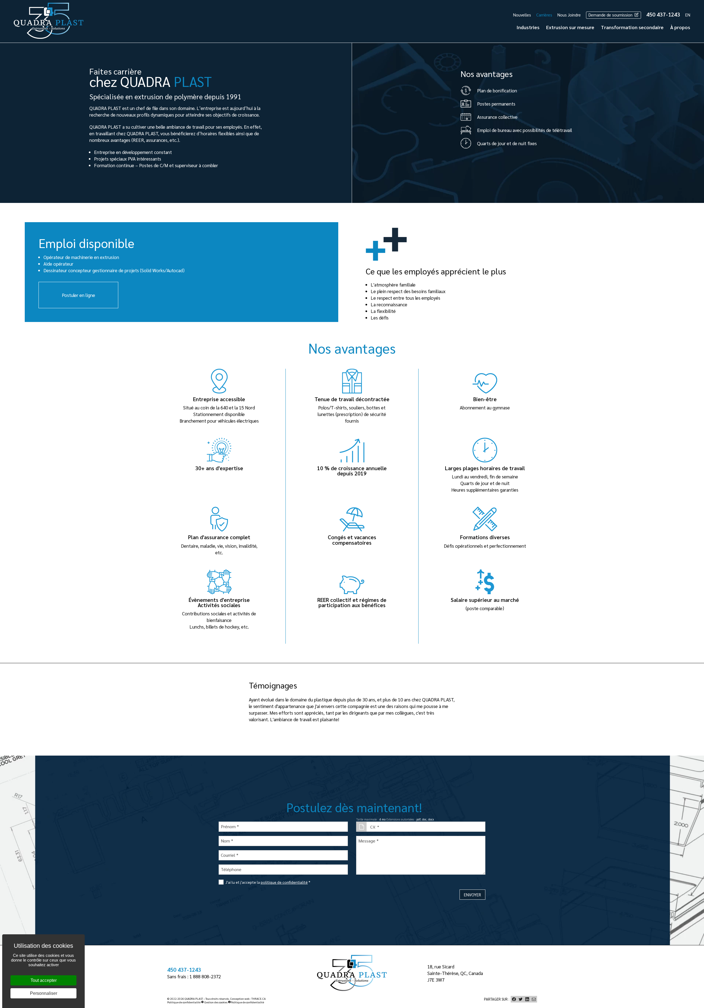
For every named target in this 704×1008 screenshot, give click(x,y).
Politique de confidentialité (183, 1002)
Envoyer (472, 894)
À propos (680, 27)
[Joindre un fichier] (361, 826)
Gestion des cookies (215, 1002)
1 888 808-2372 (205, 976)
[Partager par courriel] (533, 999)
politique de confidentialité (284, 882)
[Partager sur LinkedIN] (527, 999)
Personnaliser (43, 993)
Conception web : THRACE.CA (248, 998)
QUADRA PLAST (194, 998)
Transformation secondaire (632, 27)
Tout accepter (44, 980)
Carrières (544, 14)
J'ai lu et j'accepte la (268, 882)
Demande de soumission (611, 14)
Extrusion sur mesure (570, 27)
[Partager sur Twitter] (520, 999)
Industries (528, 27)
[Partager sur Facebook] (514, 999)
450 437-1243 (663, 14)
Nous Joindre (569, 14)
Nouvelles (522, 14)
